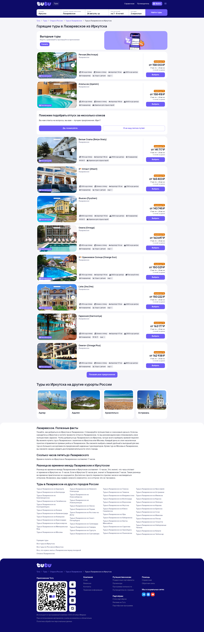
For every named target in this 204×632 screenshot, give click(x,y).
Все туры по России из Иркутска (50, 547)
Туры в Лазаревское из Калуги (148, 531)
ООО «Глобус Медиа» (77, 615)
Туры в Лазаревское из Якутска (116, 505)
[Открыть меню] (165, 3)
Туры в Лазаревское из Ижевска (149, 495)
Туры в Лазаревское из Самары (83, 527)
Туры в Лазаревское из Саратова (116, 526)
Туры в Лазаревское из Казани (49, 510)
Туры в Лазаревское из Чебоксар (150, 534)
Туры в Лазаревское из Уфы (114, 514)
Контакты (87, 586)
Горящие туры (42, 540)
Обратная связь (148, 583)
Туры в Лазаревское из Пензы (148, 518)
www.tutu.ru (76, 618)
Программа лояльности (122, 586)
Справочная (129, 3)
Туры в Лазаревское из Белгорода (51, 492)
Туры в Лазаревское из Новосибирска (79, 495)
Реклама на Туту (119, 602)
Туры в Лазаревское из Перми (82, 509)
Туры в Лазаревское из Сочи (148, 512)
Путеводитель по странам (123, 590)
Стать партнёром (119, 599)
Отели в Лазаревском (46, 553)
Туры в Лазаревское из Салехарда (84, 524)
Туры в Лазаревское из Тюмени (116, 492)
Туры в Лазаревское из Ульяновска (117, 533)
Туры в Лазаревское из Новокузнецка (79, 501)
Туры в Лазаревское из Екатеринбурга (46, 505)
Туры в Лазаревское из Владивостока (118, 495)
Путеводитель (143, 3)
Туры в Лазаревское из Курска (148, 499)
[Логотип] (44, 3)
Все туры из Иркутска (46, 544)
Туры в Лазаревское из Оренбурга (117, 530)
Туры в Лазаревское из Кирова (149, 505)
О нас (85, 580)
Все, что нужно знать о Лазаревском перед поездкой (59, 550)
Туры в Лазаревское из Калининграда (52, 513)
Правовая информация (92, 590)
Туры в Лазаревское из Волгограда (117, 499)
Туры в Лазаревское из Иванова (149, 515)
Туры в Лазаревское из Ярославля (150, 489)
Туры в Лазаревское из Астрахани (150, 492)
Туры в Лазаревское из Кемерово (51, 517)
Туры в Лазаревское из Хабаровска (117, 517)
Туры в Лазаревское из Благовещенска (46, 496)
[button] (155, 74)
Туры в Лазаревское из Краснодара (51, 520)
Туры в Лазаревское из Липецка (149, 502)
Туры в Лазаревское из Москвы (50, 532)
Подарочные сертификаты (123, 580)
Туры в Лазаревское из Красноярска (52, 523)
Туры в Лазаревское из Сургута (83, 530)
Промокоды (117, 583)
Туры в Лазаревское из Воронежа (117, 502)
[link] (44, 44)
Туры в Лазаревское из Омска (82, 506)
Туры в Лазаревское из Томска (115, 489)
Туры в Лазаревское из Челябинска (51, 501)
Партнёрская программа (123, 605)
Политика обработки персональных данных (54, 621)
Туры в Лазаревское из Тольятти (149, 522)
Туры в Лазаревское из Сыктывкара (84, 533)
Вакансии (87, 583)
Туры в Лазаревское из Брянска (149, 509)
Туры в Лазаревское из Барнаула (50, 489)
